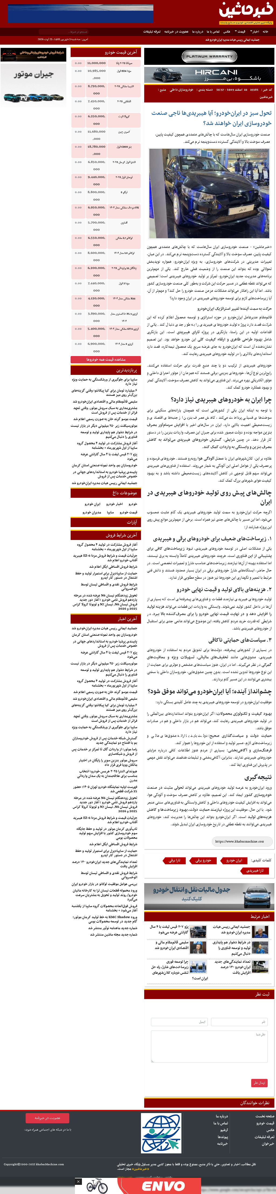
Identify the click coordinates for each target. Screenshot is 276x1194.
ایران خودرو (234, 860)
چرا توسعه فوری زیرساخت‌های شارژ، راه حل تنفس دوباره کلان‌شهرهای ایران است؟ (179, 970)
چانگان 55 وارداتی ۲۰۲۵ (124, 268)
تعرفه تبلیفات (152, 31)
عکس (226, 31)
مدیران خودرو (91, 513)
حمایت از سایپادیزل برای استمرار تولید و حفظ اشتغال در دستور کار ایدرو (106, 576)
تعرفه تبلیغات (264, 1137)
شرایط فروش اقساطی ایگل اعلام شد (113, 567)
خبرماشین (266, 97)
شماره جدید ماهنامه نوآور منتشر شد (112, 928)
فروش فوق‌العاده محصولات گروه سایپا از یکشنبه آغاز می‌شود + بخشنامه (104, 908)
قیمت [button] (241, 31)
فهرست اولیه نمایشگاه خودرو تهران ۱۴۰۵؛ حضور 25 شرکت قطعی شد (105, 789)
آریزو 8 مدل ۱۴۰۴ (124, 344)
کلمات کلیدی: (261, 860)
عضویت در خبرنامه (176, 31)
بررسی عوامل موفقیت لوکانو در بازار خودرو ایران (104, 884)
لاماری (124, 223)
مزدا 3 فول (124, 283)
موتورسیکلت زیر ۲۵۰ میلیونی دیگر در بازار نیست (104, 426)
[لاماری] (209, 75)
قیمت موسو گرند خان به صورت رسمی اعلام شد (105, 419)
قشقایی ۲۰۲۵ (124, 101)
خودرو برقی (203, 860)
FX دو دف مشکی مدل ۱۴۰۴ (124, 207)
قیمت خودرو (128, 513)
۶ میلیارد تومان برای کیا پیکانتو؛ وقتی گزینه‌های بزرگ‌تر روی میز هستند (104, 393)
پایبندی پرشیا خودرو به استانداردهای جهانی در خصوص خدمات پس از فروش (105, 474)
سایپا (110, 513)
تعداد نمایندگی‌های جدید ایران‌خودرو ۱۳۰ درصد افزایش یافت (232, 967)
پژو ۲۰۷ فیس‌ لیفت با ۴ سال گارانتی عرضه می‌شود (169, 930)
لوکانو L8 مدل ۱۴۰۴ (124, 253)
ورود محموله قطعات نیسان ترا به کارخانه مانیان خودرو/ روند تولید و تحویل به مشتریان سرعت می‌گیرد (105, 895)
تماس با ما (213, 31)
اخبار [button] (255, 31)
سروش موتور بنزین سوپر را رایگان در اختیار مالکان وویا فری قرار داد (108, 763)
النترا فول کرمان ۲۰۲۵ (124, 162)
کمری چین (124, 132)
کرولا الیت (124, 116)
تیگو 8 (124, 192)
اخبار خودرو (114, 504)
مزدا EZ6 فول (124, 71)
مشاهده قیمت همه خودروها (106, 360)
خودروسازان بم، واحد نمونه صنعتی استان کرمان (104, 465)
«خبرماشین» (140, 1169)
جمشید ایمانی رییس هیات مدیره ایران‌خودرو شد (232, 39)
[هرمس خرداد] (138, 1185)
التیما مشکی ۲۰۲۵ (124, 86)
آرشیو (224, 1130)
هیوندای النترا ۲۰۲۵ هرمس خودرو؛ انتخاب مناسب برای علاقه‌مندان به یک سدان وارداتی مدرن (107, 776)
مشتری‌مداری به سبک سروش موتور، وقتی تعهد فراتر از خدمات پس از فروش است (105, 410)
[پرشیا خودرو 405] (80, 13)
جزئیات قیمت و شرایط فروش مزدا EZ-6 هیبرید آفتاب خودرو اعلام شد (105, 558)
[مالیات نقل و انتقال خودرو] (209, 896)
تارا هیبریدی (255, 871)
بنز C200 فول (124, 147)
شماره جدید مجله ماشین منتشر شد (113, 935)
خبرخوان (268, 1144)
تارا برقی (174, 860)
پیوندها (223, 1137)
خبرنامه (222, 1144)
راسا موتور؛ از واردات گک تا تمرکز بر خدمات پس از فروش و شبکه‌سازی (104, 752)
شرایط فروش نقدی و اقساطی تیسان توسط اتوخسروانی (109, 587)
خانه (264, 31)
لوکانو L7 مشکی (124, 238)
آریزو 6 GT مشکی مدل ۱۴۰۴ (124, 329)
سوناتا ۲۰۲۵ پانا (124, 63)
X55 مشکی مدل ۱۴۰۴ (124, 298)
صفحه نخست (265, 1116)
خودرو (133, 504)
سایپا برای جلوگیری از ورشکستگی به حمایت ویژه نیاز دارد (104, 382)
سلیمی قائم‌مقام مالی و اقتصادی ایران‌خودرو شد (171, 945)
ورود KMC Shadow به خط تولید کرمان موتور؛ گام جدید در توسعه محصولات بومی (105, 919)
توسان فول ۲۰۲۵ (124, 177)
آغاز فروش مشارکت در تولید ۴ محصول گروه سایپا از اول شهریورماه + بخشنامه (107, 445)
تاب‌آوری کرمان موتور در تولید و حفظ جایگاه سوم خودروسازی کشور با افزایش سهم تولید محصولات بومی (107, 833)
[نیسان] (209, 56)
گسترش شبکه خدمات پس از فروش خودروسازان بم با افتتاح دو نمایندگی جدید (105, 740)
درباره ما (197, 31)
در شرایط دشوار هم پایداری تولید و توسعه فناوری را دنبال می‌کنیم (231, 948)
